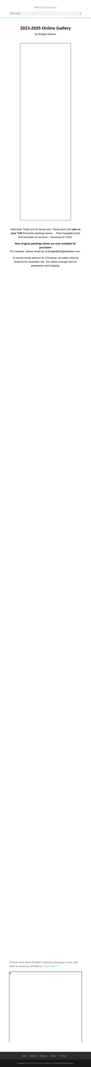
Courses (33, 1056)
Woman (53, 1056)
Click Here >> (51, 966)
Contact (63, 1056)
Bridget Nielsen (67, 1063)
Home (24, 1056)
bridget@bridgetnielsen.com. (64, 251)
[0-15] (45, 973)
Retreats (43, 1056)
